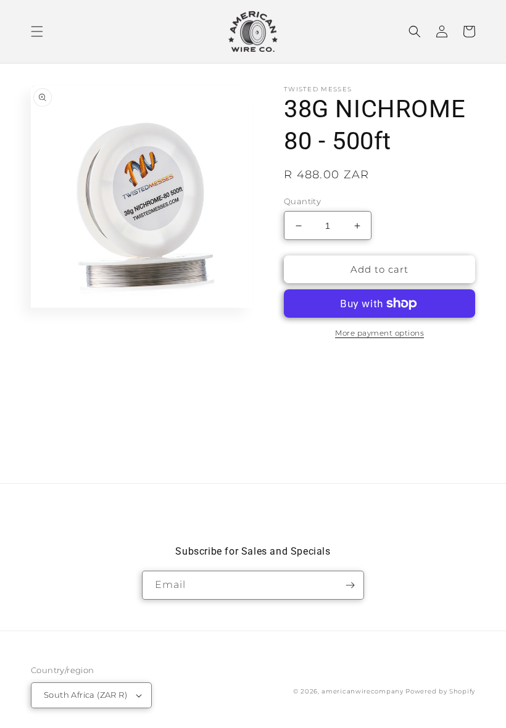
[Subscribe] (349, 585)
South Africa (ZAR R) (85, 695)
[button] (37, 31)
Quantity (302, 201)
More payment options (379, 332)
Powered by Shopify (440, 691)
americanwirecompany (362, 691)
